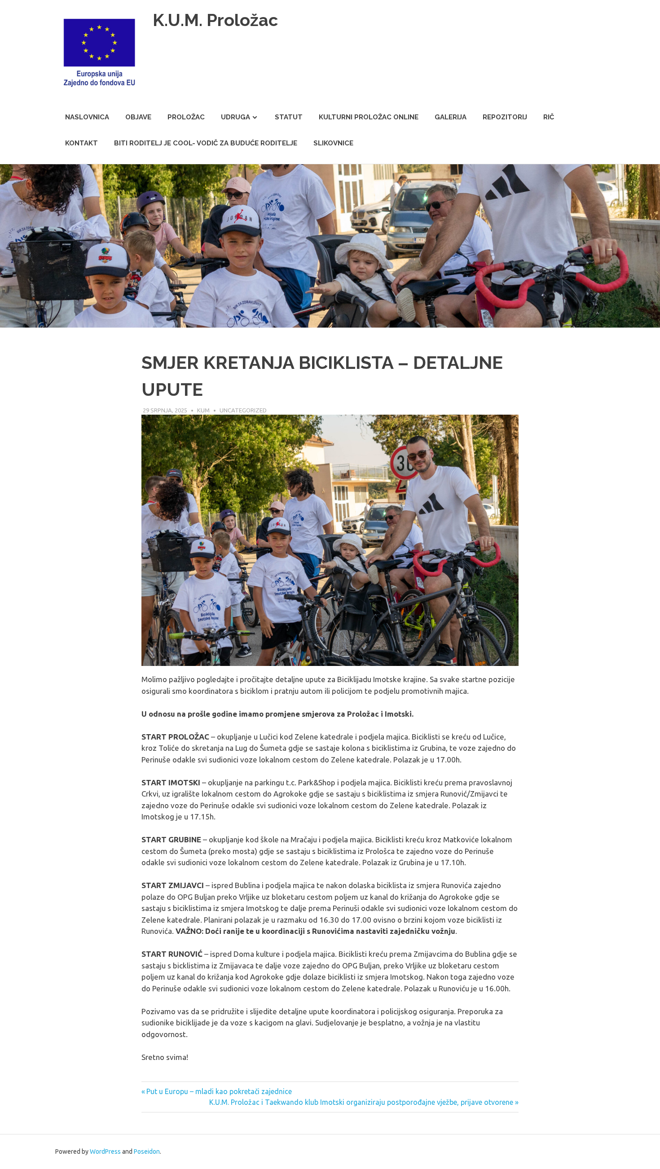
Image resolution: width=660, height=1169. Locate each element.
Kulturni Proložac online (368, 117)
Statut (289, 117)
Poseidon (147, 1151)
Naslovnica (87, 117)
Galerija (450, 117)
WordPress (105, 1151)
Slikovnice (333, 143)
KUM (203, 410)
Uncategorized (243, 410)
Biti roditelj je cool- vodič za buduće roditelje (205, 143)
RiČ (548, 117)
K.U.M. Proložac (215, 20)
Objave (138, 117)
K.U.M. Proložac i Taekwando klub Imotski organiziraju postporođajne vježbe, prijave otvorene (361, 1102)
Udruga (235, 117)
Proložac (186, 117)
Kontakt (81, 143)
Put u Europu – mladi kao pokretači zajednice (219, 1091)
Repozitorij (505, 117)
